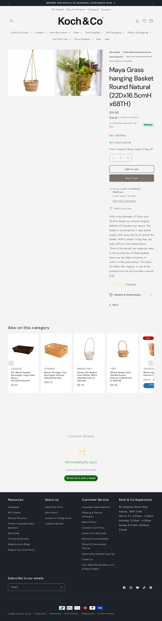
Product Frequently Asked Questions (21, 525)
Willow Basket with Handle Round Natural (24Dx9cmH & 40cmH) (121, 376)
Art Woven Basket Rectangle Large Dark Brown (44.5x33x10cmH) (23, 376)
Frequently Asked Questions (96, 507)
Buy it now (132, 178)
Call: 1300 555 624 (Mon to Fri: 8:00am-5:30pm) (98, 566)
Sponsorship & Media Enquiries (98, 553)
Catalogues (93, 9)
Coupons (105, 9)
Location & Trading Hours (58, 518)
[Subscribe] (61, 587)
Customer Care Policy (93, 527)
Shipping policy (88, 613)
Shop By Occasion (75, 9)
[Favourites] (144, 20)
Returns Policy (89, 522)
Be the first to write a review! (81, 478)
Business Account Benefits (95, 538)
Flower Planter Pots (116, 56)
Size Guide (13, 533)
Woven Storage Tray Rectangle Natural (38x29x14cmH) (55, 375)
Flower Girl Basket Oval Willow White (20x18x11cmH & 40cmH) (87, 376)
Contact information (106, 613)
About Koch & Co (54, 507)
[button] (11, 20)
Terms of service (71, 613)
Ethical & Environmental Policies (94, 546)
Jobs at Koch (51, 512)
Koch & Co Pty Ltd (23, 613)
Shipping (113, 117)
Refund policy (55, 613)
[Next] (151, 363)
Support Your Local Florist (21, 549)
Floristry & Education (18, 538)
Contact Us (87, 559)
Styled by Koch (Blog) (19, 544)
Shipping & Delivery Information (92, 514)
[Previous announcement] (9, 3)
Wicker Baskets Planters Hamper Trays (137, 52)
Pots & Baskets (114, 52)
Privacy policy (41, 613)
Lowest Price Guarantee (94, 533)
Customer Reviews (54, 523)
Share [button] (115, 304)
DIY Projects (58, 9)
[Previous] (11, 363)
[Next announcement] (153, 3)
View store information (124, 200)
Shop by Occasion (17, 518)
